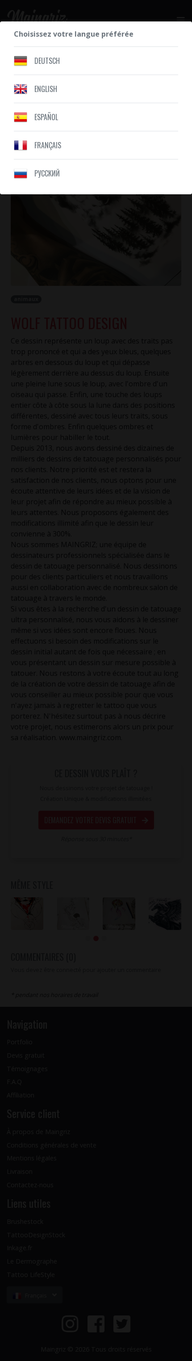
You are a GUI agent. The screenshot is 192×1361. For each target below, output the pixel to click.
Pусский (47, 173)
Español (46, 117)
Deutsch (47, 60)
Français (47, 145)
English (45, 89)
